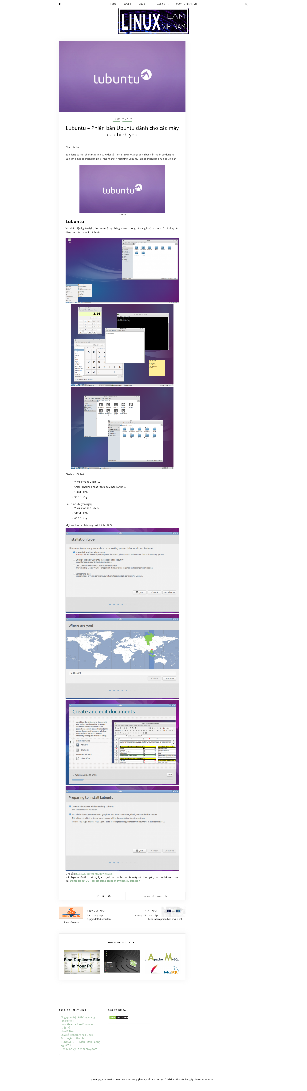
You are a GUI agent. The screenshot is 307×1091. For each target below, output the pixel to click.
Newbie (127, 4)
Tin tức (127, 119)
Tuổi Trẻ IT (66, 1028)
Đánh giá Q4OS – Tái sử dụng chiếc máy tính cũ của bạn (105, 881)
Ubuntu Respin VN (186, 4)
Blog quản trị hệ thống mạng (77, 1017)
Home (113, 4)
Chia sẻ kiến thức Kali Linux (76, 1035)
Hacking (160, 4)
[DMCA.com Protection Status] (119, 1017)
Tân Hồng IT (67, 1020)
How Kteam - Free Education (77, 1024)
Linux (142, 4)
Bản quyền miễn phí (72, 1038)
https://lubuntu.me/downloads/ (94, 873)
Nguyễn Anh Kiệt (157, 896)
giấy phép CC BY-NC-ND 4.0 (202, 1079)
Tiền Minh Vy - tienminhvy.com (78, 1049)
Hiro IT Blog (67, 1031)
